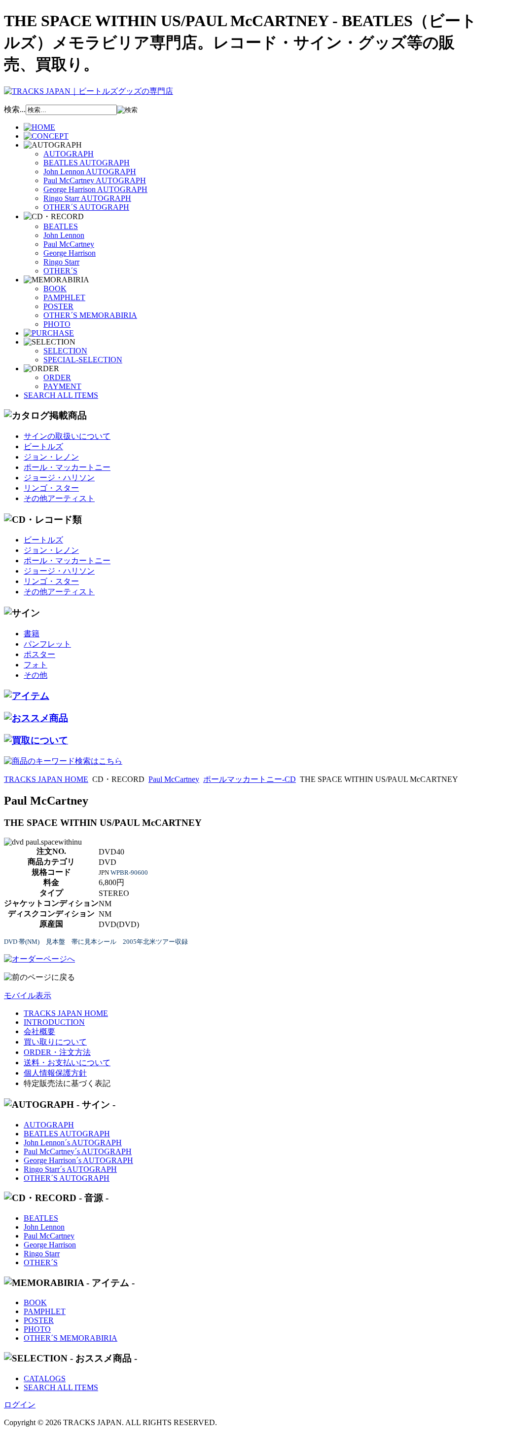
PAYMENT (62, 386)
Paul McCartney (68, 244)
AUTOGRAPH (68, 154)
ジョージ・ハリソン (59, 477)
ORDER (57, 377)
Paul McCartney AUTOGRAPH (94, 180)
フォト (35, 664)
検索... (15, 109)
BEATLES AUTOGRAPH (86, 162)
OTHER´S (60, 271)
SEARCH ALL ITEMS (61, 395)
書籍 (31, 633)
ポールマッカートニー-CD (249, 779)
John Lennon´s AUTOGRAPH (73, 1142)
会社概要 (39, 1031)
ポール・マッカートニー (67, 467)
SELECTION (65, 351)
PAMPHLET (64, 297)
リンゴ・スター (51, 488)
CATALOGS (45, 1378)
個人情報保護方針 (55, 1073)
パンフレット (47, 644)
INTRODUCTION (54, 1022)
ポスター (39, 654)
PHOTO (57, 324)
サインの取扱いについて (67, 436)
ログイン (20, 1404)
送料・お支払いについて (67, 1062)
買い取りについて (55, 1042)
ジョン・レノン (51, 457)
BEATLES (60, 226)
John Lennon (63, 235)
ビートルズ (43, 446)
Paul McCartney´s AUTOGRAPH (78, 1151)
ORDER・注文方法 (57, 1052)
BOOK (55, 288)
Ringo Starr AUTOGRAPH (87, 198)
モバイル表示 (27, 995)
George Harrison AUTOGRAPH (95, 189)
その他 (35, 675)
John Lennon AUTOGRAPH (89, 171)
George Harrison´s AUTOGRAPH (78, 1160)
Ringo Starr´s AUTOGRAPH (70, 1169)
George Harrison (69, 253)
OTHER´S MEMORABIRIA (90, 315)
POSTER (58, 306)
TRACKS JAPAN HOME (46, 779)
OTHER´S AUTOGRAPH (86, 207)
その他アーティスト (59, 498)
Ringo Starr (61, 262)
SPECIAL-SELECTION (82, 359)
